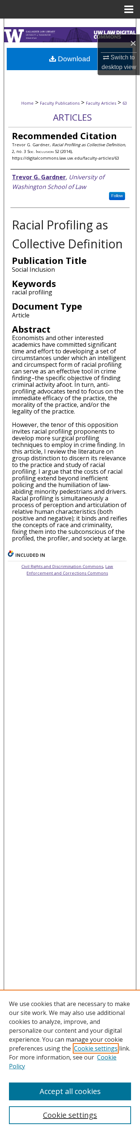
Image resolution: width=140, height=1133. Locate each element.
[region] (70, 1061)
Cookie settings (96, 1048)
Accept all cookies (70, 1091)
